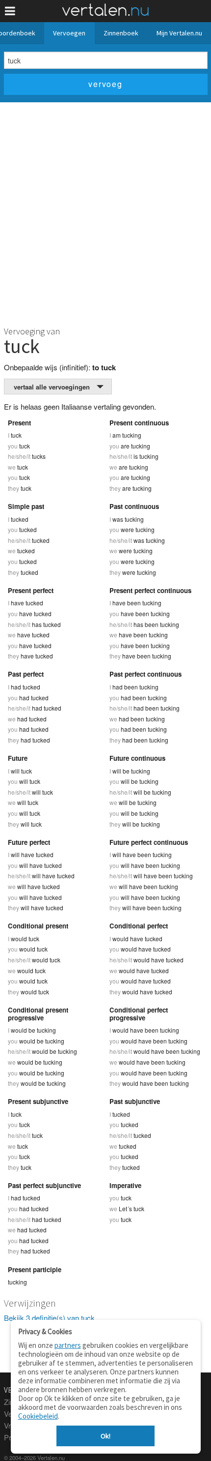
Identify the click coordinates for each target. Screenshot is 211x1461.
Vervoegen (69, 33)
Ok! (105, 1435)
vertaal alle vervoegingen (52, 386)
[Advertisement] (105, 213)
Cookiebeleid (38, 1416)
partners (67, 1345)
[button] (10, 11)
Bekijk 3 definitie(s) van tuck (49, 1317)
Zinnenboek (121, 33)
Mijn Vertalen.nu (179, 33)
